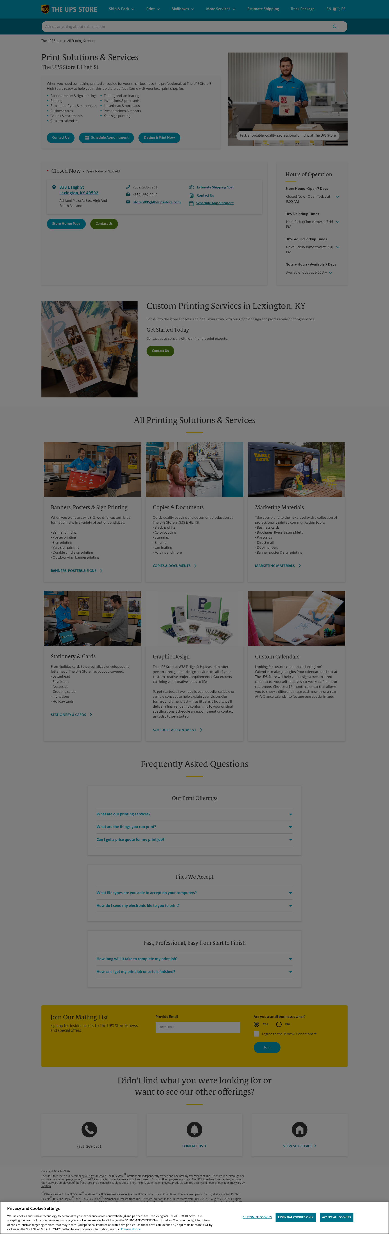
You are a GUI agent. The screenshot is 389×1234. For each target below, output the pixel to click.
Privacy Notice (130, 1229)
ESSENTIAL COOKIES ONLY (296, 1217)
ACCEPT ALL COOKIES (336, 1217)
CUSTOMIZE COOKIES (257, 1217)
